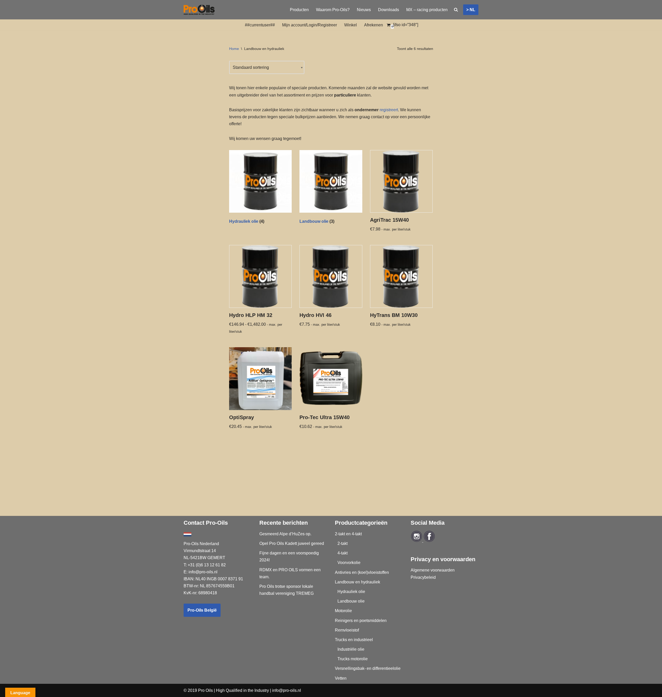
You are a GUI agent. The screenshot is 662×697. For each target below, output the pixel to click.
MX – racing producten (427, 10)
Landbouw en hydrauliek (357, 582)
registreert (389, 110)
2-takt (342, 543)
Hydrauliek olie (351, 591)
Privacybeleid (423, 577)
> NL (470, 10)
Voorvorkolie (348, 562)
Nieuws (364, 10)
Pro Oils (205, 690)
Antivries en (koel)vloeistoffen (362, 572)
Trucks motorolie (352, 659)
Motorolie (343, 611)
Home (234, 49)
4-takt (342, 553)
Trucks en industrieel (354, 639)
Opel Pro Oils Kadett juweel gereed (291, 543)
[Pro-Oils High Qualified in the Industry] (199, 10)
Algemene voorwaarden (433, 570)
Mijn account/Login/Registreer (309, 25)
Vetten (341, 678)
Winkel (350, 25)
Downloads (388, 10)
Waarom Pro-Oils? (333, 10)
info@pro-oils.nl (203, 572)
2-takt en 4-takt (348, 534)
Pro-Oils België (202, 610)
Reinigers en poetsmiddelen (361, 620)
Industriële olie (350, 649)
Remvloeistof (347, 630)
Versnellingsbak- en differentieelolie (368, 668)
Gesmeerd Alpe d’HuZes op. (285, 534)
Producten (299, 10)
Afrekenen (373, 25)
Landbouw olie (351, 601)
